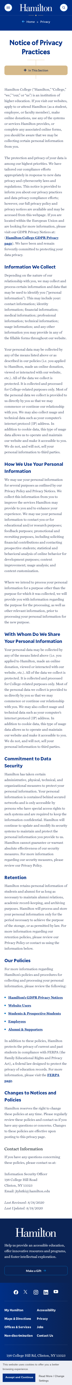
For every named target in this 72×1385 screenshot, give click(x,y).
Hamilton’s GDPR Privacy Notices (35, 997)
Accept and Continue (19, 1377)
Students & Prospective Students (34, 1013)
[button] (8, 7)
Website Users (19, 1005)
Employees (17, 1021)
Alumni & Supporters (25, 1029)
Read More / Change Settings (51, 1378)
